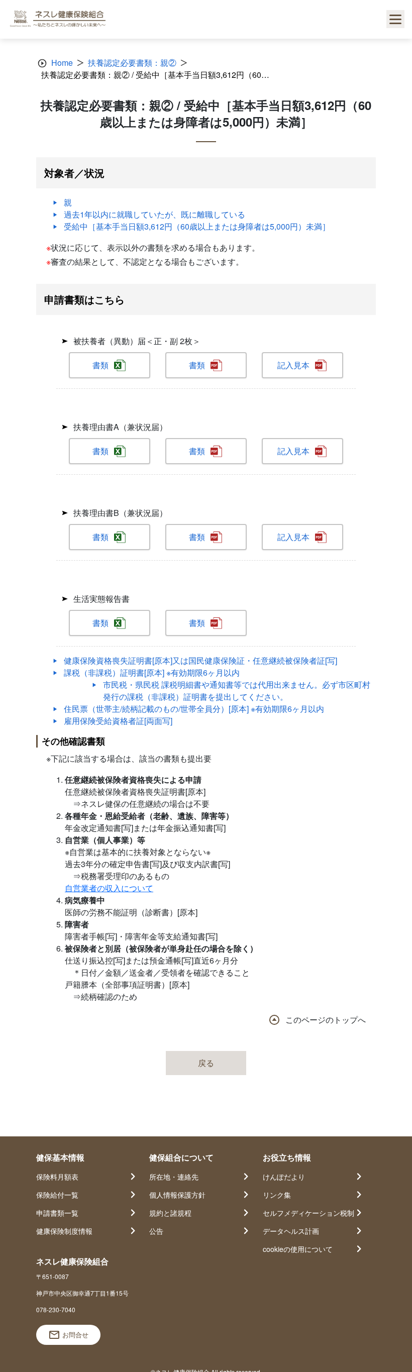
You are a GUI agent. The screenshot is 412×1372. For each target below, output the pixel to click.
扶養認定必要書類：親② (132, 62)
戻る (206, 1063)
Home (62, 62)
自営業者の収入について (109, 888)
